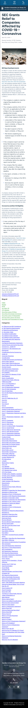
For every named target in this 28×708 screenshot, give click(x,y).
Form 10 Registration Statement (10, 387)
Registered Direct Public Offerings (11, 486)
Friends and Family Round (9, 446)
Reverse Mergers (7, 520)
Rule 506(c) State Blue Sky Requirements (13, 538)
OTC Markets (5, 310)
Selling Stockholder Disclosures (11, 577)
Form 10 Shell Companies (9, 389)
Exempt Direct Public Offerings (10, 380)
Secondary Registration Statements (12, 555)
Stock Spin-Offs (6, 591)
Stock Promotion (6, 590)
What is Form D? (6, 614)
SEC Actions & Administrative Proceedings (14, 542)
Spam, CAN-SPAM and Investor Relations (13, 582)
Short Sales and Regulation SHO (11, 579)
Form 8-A (4, 400)
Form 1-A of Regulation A (9, 383)
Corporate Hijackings (8, 356)
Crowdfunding (6, 358)
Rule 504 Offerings (7, 529)
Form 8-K (4, 81)
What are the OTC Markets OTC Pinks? (13, 630)
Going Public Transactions (9, 451)
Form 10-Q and (18, 81)
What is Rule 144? (7, 608)
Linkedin (4, 461)
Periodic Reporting (7, 477)
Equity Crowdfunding (8, 378)
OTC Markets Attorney (8, 468)
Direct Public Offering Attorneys (11, 363)
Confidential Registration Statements (12, 343)
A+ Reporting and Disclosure (10, 330)
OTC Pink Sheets (6, 472)
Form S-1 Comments (7, 420)
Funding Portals (6, 437)
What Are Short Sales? (8, 580)
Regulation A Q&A (7, 505)
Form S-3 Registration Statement (11, 435)
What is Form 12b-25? (8, 628)
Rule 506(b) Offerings (8, 531)
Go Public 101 (5, 308)
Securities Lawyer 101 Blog (9, 312)
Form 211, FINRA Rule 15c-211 (10, 398)
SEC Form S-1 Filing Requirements (11, 547)
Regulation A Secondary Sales (10, 498)
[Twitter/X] (9, 687)
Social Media (5, 568)
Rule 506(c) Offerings (8, 540)
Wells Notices (5, 597)
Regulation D (5, 512)
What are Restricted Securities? (11, 610)
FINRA (3, 303)
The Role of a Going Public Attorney (12, 593)
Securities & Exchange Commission (12, 314)
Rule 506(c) (5, 533)
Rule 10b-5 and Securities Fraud (11, 525)
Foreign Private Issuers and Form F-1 (12, 409)
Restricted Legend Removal (9, 516)
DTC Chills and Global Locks (10, 370)
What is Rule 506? (7, 612)
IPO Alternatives (6, 459)
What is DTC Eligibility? (8, 623)
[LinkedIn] (18, 687)
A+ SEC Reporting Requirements (11, 328)
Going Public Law (7, 448)
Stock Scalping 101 (7, 588)
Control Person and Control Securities (12, 345)
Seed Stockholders (7, 566)
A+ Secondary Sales (7, 332)
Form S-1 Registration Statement (11, 433)
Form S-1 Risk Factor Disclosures (11, 429)
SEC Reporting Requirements (10, 553)
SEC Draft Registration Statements (11, 545)
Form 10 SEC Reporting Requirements (12, 393)
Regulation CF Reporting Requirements (13, 510)
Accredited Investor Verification (11, 337)
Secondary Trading (7, 556)
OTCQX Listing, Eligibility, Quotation (12, 475)
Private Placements (7, 479)
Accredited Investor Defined (10, 335)
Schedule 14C (6, 573)
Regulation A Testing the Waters (11, 503)
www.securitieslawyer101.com (10, 294)
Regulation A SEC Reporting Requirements (13, 496)
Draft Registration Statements (10, 369)
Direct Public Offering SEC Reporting (12, 365)
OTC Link (4, 464)
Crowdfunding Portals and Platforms (12, 359)
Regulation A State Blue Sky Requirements (14, 490)
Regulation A (5, 485)
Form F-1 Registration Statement (11, 411)
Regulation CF (6, 509)
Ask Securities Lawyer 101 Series (11, 317)
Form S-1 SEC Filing (7, 424)
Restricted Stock (6, 518)
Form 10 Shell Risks (7, 391)
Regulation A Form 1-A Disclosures (11, 494)
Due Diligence (6, 376)
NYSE (3, 306)
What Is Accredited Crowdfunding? (11, 601)
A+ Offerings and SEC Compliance (11, 326)
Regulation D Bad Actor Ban (9, 514)
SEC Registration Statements (10, 551)
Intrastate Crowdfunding (8, 455)
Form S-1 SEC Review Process (10, 431)
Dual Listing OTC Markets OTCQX (11, 374)
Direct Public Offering (8, 361)
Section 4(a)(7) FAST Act (9, 564)
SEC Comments (6, 544)
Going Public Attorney (8, 439)
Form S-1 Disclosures (8, 422)
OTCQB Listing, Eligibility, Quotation (12, 474)
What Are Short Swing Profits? (10, 602)
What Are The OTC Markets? (10, 639)
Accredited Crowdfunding (9, 334)
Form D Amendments (7, 407)
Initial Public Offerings (8, 453)
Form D (4, 405)
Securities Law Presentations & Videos (12, 319)
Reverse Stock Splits (7, 523)
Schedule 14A (5, 569)
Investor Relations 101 (8, 457)
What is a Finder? (7, 619)
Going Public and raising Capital (11, 442)
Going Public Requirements (9, 440)
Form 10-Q (5, 396)
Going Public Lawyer (7, 450)
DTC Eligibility (6, 372)
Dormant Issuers (6, 367)
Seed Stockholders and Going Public (12, 571)
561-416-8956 (14, 682)
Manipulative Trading (8, 463)
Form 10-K (10, 81)
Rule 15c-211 (5, 527)
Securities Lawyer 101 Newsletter (11, 315)
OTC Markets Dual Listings (9, 470)
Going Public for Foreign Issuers (11, 444)
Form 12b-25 (5, 404)
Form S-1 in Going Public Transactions (12, 426)
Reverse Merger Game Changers (11, 521)
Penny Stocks (6, 558)
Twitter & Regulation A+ (8, 595)
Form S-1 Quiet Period (8, 428)
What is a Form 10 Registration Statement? (14, 621)
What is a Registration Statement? (11, 606)
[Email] (14, 687)
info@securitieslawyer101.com (11, 243)
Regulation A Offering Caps (9, 492)
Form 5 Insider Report (8, 385)
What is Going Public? (8, 599)
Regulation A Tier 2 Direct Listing (11, 501)
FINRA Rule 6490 (6, 381)
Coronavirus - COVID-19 (8, 346)
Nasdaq (4, 304)
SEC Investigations (7, 549)
